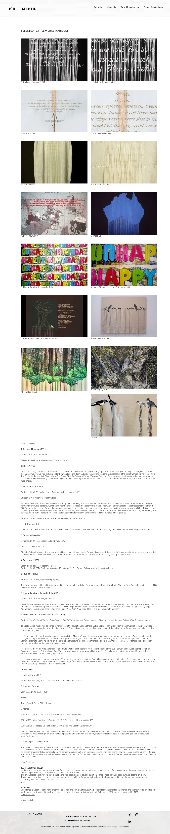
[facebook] (129, 814)
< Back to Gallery (28, 443)
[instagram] (136, 814)
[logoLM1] (34, 813)
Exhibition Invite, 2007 (31, 675)
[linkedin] (129, 821)
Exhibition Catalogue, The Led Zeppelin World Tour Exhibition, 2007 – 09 (53, 681)
